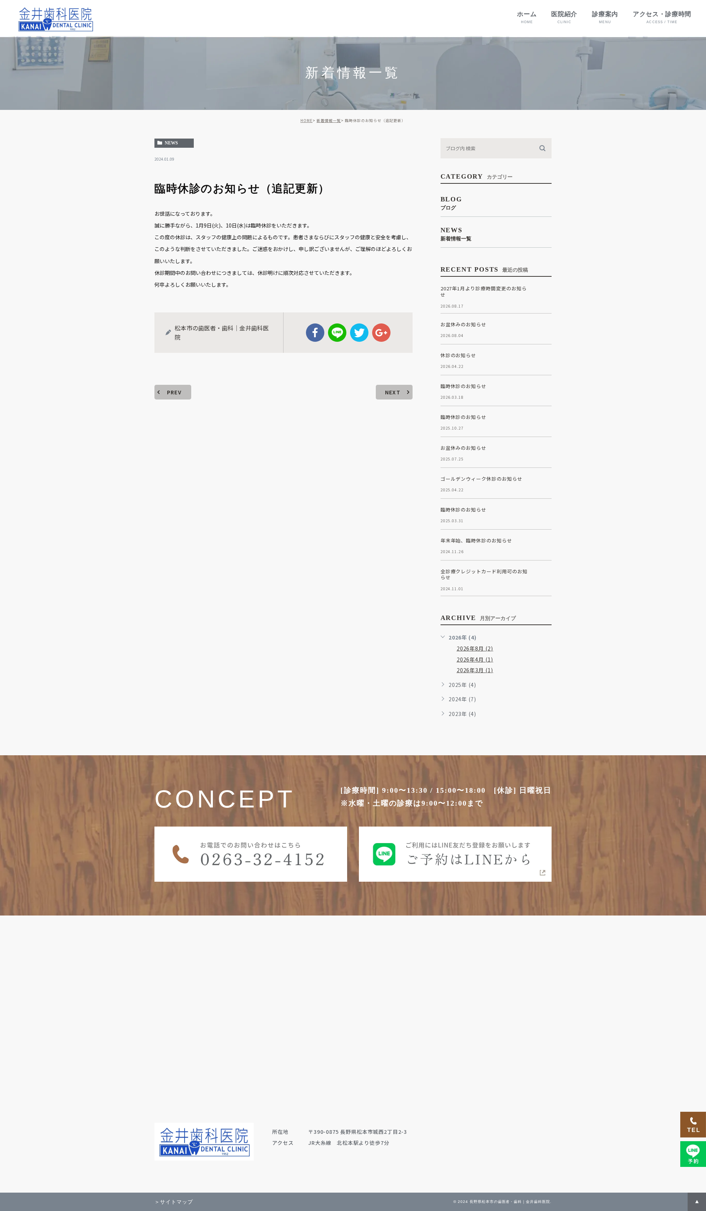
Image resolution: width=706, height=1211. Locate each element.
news (171, 143)
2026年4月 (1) (475, 659)
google (381, 332)
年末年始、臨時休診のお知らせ (476, 540)
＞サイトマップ (173, 1202)
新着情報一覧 (329, 120)
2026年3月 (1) (475, 670)
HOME (306, 120)
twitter (359, 332)
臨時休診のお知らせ (464, 386)
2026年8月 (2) (475, 648)
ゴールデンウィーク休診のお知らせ (482, 478)
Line (337, 332)
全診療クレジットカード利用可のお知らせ (484, 574)
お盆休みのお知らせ (464, 324)
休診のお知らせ (459, 355)
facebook (315, 332)
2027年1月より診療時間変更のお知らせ (484, 291)
